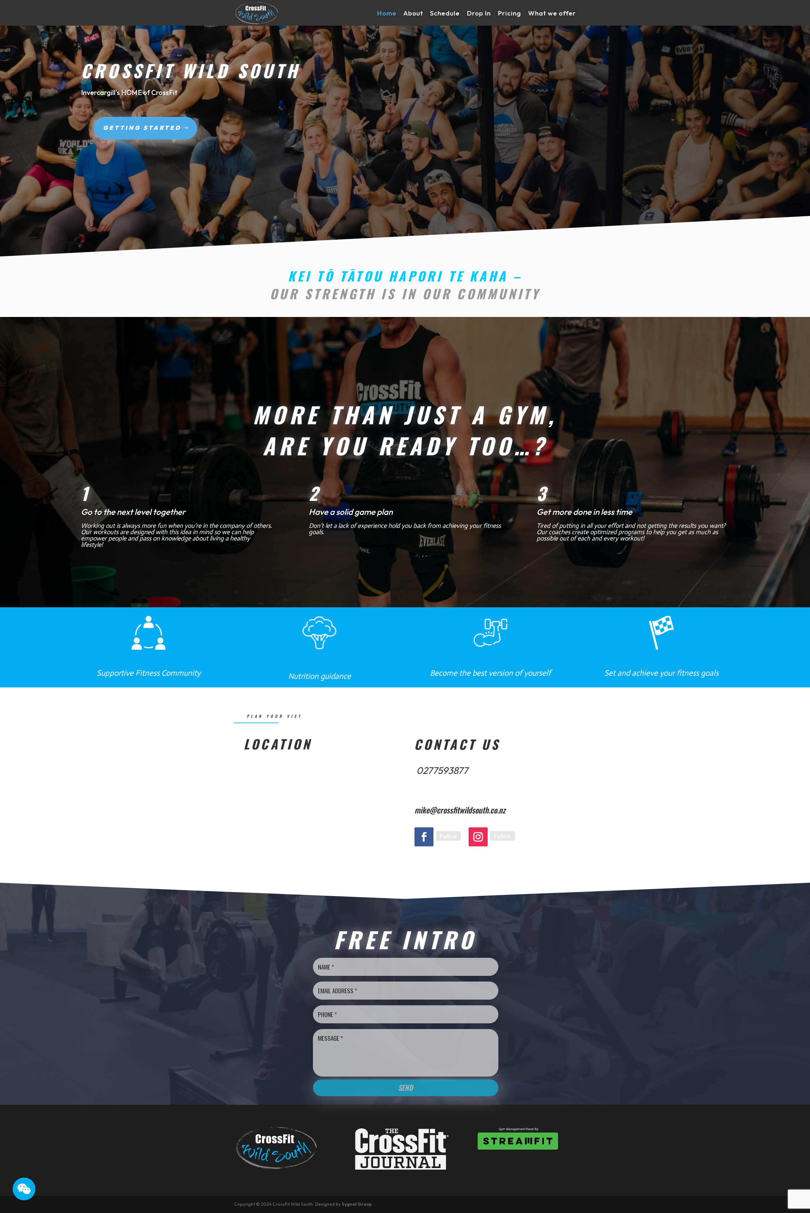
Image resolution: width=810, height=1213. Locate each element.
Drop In (479, 13)
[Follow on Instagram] (478, 836)
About (413, 13)
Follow (448, 836)
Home (386, 13)
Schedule (445, 13)
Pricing (509, 13)
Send (405, 1087)
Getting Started (142, 127)
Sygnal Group (357, 1204)
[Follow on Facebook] (423, 836)
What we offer (552, 13)
